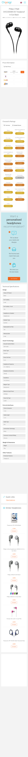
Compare (14, 531)
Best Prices (8, 66)
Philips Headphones (10, 500)
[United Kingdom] (21, 2)
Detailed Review (17, 125)
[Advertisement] (14, 103)
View (22, 72)
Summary (7, 125)
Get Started (14, 278)
